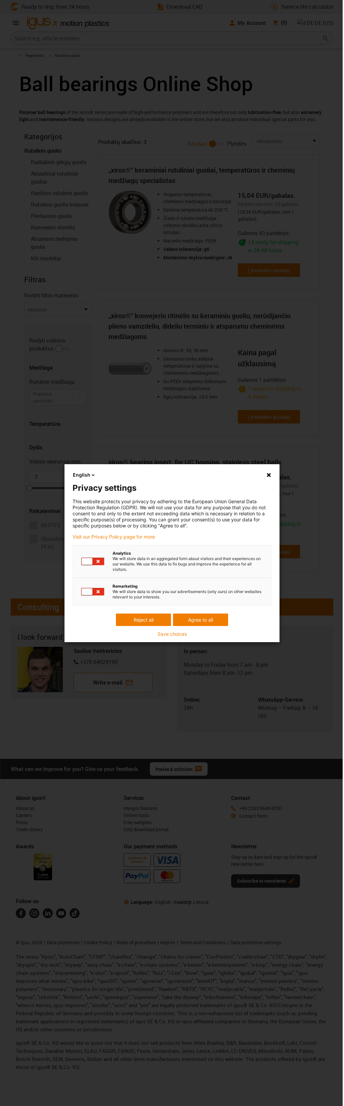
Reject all (144, 620)
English (81, 475)
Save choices (172, 634)
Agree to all (200, 620)
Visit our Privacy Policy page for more (114, 537)
